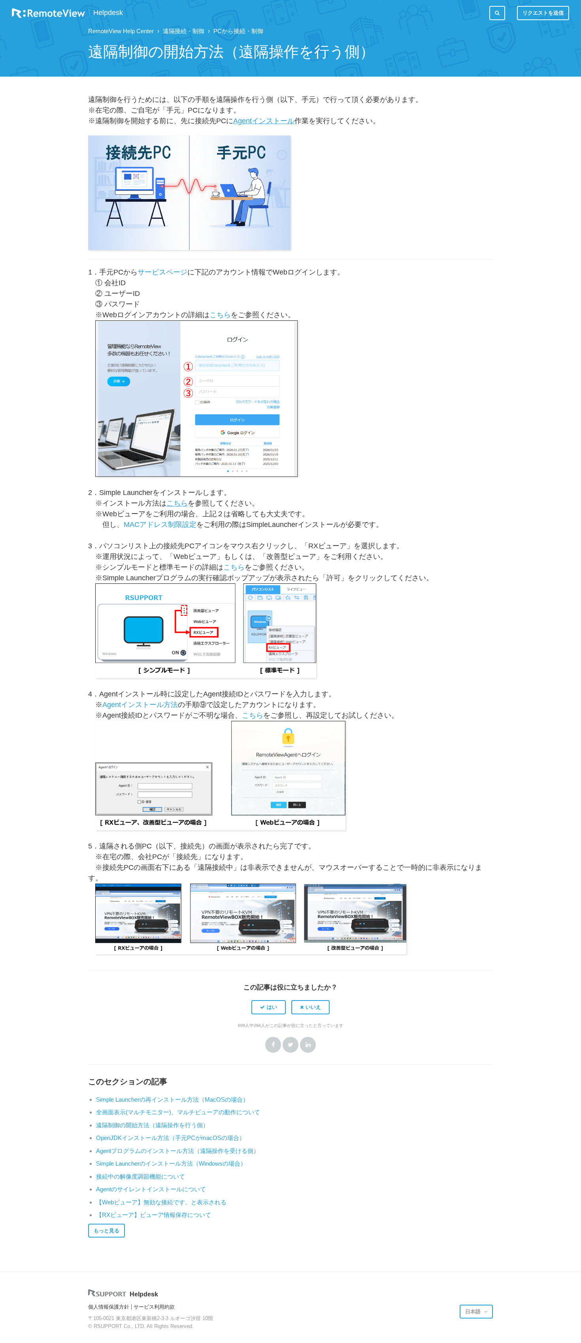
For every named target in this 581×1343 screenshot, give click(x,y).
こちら (220, 315)
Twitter (290, 1045)
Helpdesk (108, 13)
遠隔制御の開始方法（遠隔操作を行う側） (152, 1125)
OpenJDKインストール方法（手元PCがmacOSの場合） (170, 1137)
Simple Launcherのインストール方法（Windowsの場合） (171, 1163)
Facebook (273, 1045)
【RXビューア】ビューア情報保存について (153, 1214)
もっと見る (106, 1231)
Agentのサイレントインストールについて (151, 1189)
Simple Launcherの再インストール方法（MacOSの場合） (172, 1099)
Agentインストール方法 (140, 705)
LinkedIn (308, 1045)
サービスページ (162, 272)
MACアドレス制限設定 (160, 525)
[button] (268, 1007)
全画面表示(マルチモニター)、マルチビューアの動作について (178, 1112)
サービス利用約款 (154, 1307)
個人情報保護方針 (108, 1307)
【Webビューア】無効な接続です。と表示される (161, 1202)
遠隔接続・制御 (183, 31)
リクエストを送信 (543, 13)
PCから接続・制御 (238, 31)
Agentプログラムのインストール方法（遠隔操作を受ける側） (177, 1150)
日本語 (473, 1312)
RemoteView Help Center (121, 31)
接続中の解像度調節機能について (140, 1176)
